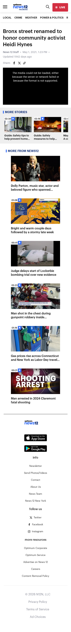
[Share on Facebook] (14, 63)
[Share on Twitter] (19, 63)
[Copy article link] (24, 63)
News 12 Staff (11, 52)
